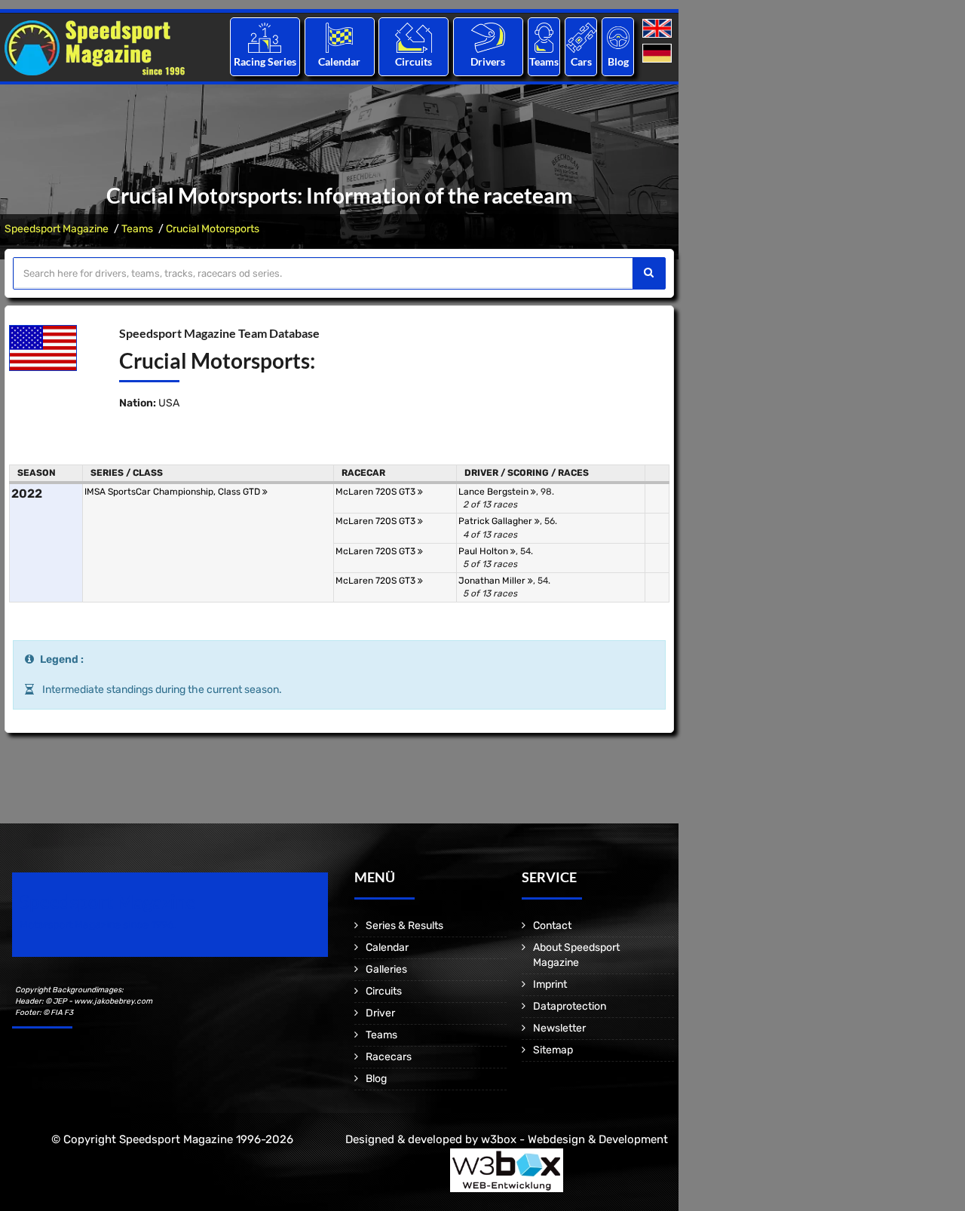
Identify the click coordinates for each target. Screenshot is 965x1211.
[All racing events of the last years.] (339, 37)
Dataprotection (569, 1006)
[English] (658, 29)
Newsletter (559, 1028)
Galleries (386, 969)
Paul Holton (484, 551)
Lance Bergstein (494, 491)
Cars (581, 61)
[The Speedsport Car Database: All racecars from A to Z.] (581, 37)
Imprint (550, 984)
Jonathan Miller (493, 580)
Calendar (339, 61)
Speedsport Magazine (57, 228)
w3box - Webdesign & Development (574, 1139)
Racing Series (265, 61)
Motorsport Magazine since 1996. (98, 924)
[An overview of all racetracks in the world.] (413, 37)
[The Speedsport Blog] (618, 37)
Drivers (487, 61)
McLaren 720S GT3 (376, 491)
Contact (552, 925)
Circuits (413, 61)
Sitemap (553, 1050)
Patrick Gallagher (496, 521)
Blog (618, 61)
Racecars (389, 1056)
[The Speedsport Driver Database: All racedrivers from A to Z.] (488, 37)
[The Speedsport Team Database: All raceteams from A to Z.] (544, 37)
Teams (544, 61)
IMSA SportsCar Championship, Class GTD (173, 491)
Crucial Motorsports (212, 228)
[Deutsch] (658, 54)
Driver (380, 1013)
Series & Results (404, 925)
